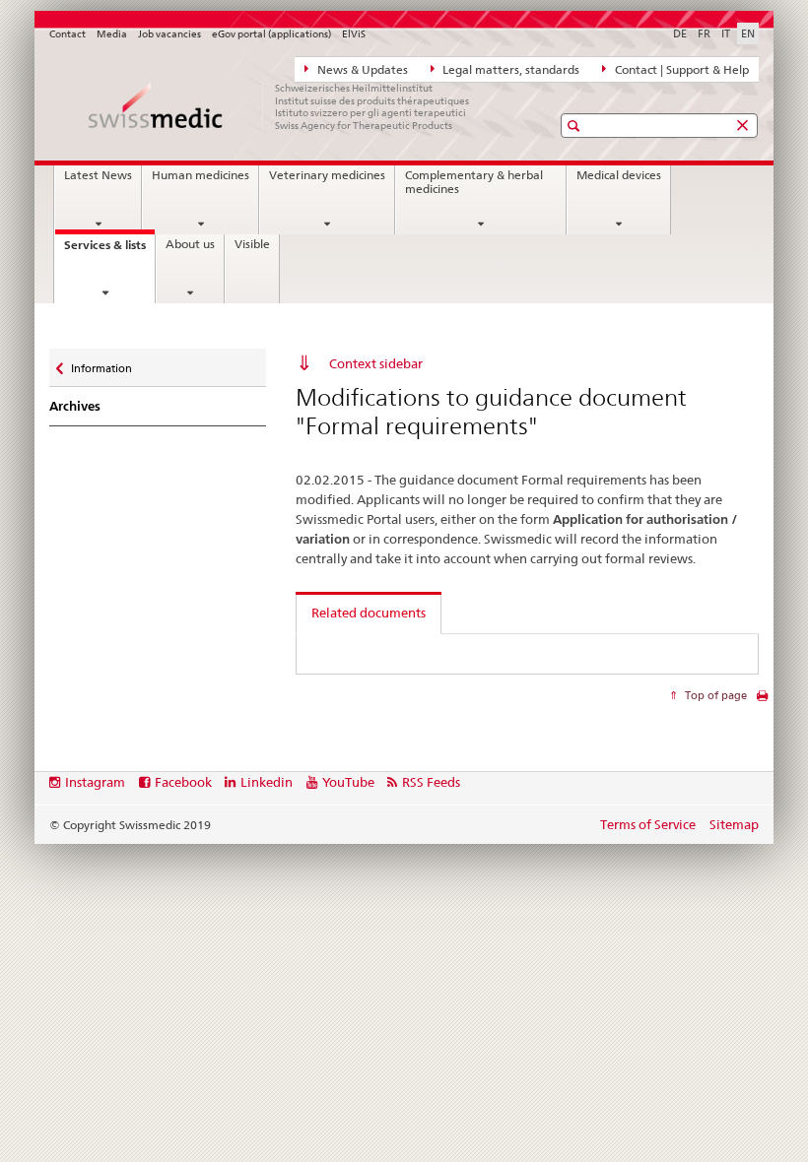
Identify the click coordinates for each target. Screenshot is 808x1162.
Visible (252, 244)
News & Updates (361, 70)
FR (704, 33)
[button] (576, 125)
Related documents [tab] (368, 612)
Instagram (95, 782)
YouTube (348, 782)
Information (101, 364)
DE (680, 33)
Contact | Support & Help (680, 70)
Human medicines (200, 175)
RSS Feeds (431, 782)
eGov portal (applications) (271, 34)
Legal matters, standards (509, 70)
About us (190, 244)
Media (112, 34)
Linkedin (266, 782)
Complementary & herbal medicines (474, 182)
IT (725, 33)
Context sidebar (376, 363)
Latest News (98, 175)
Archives (75, 406)
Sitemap (734, 824)
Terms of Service (648, 824)
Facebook (183, 782)
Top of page (714, 695)
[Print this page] (762, 700)
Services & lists (109, 250)
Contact (67, 34)
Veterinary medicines (327, 175)
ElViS (354, 34)
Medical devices (618, 175)
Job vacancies (169, 34)
